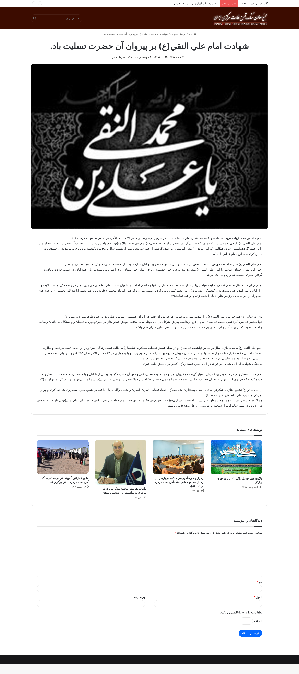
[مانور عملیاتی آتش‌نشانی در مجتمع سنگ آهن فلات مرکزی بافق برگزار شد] (63, 457)
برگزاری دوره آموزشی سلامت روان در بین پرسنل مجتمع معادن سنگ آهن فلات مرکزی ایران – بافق (179, 481)
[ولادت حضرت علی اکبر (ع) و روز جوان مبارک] (236, 457)
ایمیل (258, 597)
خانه (191, 33)
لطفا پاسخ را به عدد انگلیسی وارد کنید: (241, 612)
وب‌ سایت (139, 597)
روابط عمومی (178, 33)
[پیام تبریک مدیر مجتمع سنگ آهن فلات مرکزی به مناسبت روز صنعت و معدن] (121, 462)
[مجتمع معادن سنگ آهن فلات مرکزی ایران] (240, 18)
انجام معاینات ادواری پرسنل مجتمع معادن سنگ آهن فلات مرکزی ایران (178, 3)
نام (259, 581)
